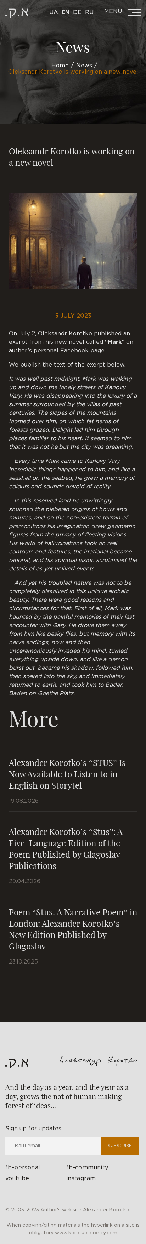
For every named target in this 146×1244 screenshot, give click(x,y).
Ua (53, 12)
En (65, 12)
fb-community (87, 1167)
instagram (81, 1178)
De (77, 12)
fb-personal (22, 1167)
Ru (89, 12)
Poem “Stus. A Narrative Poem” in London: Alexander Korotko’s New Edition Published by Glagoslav (73, 929)
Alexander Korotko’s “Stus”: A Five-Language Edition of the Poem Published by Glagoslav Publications (66, 848)
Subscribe (119, 1146)
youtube (17, 1178)
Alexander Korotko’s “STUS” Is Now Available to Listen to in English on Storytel (67, 774)
